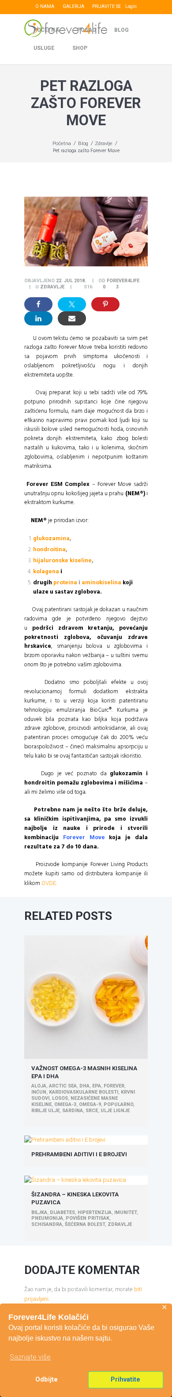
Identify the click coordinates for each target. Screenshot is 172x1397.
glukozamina (51, 538)
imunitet (125, 1212)
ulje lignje (115, 1110)
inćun (38, 1092)
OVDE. (49, 883)
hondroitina (49, 549)
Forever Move (84, 837)
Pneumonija (47, 1218)
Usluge (44, 48)
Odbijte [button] (46, 1379)
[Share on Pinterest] (105, 304)
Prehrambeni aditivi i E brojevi (79, 1154)
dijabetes (62, 1212)
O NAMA (44, 6)
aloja (38, 1086)
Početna (46, 30)
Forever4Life (123, 281)
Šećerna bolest (85, 1224)
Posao (86, 30)
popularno (118, 1104)
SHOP (79, 48)
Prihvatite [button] (125, 1379)
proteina (65, 582)
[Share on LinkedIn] (38, 318)
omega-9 (90, 1104)
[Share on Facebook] (38, 304)
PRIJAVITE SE (106, 6)
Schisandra (46, 1224)
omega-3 (65, 1104)
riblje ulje (45, 1110)
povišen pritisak (87, 1218)
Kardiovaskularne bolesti (83, 1092)
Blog (121, 30)
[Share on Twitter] (72, 304)
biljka (39, 1212)
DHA (84, 1086)
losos (60, 1098)
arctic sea (63, 1086)
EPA (96, 1086)
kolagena (46, 571)
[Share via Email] (72, 318)
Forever (114, 1086)
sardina (72, 1110)
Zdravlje (103, 143)
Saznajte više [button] (30, 1357)
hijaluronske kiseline (62, 560)
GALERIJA (73, 6)
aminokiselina (101, 582)
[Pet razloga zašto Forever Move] (86, 231)
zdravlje (120, 1224)
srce (92, 1110)
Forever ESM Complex (58, 484)
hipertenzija (95, 1212)
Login (131, 6)
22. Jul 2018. (71, 281)
